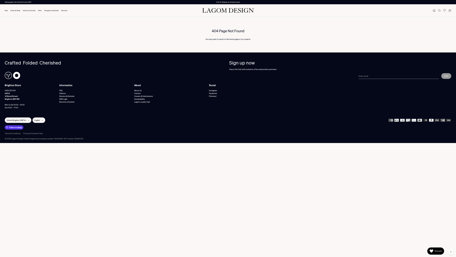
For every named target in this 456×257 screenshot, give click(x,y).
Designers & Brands (51, 10)
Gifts (40, 10)
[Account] (434, 10)
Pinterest (212, 96)
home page (234, 39)
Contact (137, 93)
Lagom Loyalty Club (142, 102)
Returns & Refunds (66, 96)
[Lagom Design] (228, 10)
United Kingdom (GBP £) (16, 120)
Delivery (62, 93)
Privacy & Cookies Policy (33, 133)
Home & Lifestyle (29, 10)
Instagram (213, 90)
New (6, 10)
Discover (64, 10)
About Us (138, 90)
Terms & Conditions (13, 133)
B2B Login (63, 99)
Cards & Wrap (15, 10)
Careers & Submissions (143, 96)
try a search (245, 39)
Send (446, 76)
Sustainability (139, 99)
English (37, 120)
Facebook (213, 93)
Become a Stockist (67, 102)
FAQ (61, 90)
